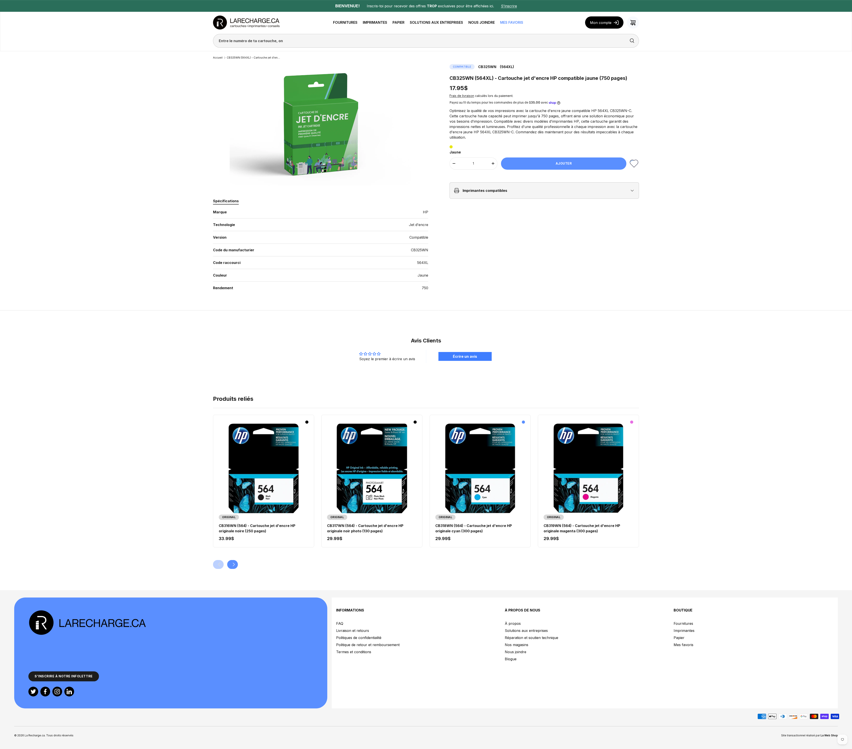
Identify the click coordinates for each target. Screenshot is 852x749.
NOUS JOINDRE (481, 22)
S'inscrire (509, 6)
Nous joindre (515, 652)
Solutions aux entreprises (526, 630)
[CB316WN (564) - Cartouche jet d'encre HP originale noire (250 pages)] (263, 468)
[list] (320, 124)
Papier (679, 637)
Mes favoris (683, 645)
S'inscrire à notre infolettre (64, 676)
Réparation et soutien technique (531, 637)
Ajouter (564, 163)
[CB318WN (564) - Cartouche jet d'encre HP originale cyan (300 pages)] (480, 468)
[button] (633, 22)
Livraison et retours (352, 630)
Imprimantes (684, 630)
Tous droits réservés (59, 735)
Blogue (511, 659)
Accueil (218, 57)
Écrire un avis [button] (465, 356)
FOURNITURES (345, 22)
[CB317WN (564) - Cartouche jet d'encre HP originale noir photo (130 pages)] (372, 468)
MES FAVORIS (511, 22)
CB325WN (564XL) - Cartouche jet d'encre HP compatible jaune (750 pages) (253, 57)
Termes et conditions (353, 652)
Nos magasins (516, 645)
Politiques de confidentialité (358, 637)
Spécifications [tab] (226, 201)
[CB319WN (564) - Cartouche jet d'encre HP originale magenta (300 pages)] (588, 468)
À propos (513, 623)
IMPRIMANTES (375, 22)
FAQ (339, 623)
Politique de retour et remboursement (368, 645)
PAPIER (398, 22)
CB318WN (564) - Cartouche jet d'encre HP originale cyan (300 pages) (473, 528)
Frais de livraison (462, 96)
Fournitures (683, 623)
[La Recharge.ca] (87, 612)
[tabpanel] (320, 250)
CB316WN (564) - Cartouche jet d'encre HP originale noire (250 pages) (257, 528)
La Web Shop (829, 735)
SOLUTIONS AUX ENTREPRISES (436, 22)
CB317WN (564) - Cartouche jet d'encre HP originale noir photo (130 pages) (365, 528)
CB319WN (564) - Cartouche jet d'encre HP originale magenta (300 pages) (582, 528)
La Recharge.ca (35, 735)
